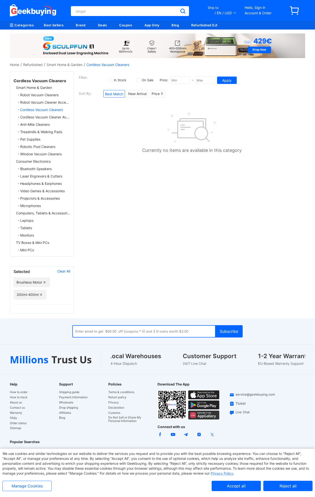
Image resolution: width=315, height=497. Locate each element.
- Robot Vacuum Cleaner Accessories (44, 102)
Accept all (236, 485)
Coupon (125, 25)
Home (14, 65)
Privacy (113, 402)
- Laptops (25, 220)
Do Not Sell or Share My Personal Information (124, 419)
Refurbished (33, 65)
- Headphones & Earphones (40, 183)
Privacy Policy (222, 473)
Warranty (16, 413)
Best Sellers (53, 25)
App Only (151, 25)
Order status (18, 423)
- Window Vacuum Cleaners (40, 154)
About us (16, 402)
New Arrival (137, 94)
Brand (81, 25)
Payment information (73, 397)
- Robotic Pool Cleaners (36, 146)
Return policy (117, 397)
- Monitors (26, 235)
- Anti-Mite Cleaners (34, 124)
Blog (175, 25)
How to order (19, 392)
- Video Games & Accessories (41, 191)
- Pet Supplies (29, 139)
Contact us (17, 407)
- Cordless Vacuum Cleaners (40, 110)
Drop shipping (68, 407)
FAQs (13, 418)
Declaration (116, 407)
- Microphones (29, 206)
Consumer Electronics (33, 161)
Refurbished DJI (204, 25)
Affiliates (65, 413)
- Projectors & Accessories (39, 198)
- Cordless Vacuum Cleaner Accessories (44, 117)
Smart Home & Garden (64, 65)
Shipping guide (69, 392)
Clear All (63, 271)
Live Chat (243, 412)
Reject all (288, 485)
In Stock (120, 80)
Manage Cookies (27, 485)
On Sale (148, 80)
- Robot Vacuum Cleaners (38, 95)
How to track (19, 397)
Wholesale (66, 402)
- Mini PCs (26, 250)
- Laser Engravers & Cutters (40, 176)
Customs (114, 413)
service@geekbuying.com (255, 394)
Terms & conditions (121, 392)
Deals (102, 25)
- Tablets (25, 228)
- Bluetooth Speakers (35, 169)
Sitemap (15, 428)
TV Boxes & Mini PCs (32, 242)
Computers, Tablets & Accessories (43, 213)
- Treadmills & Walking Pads (40, 132)
